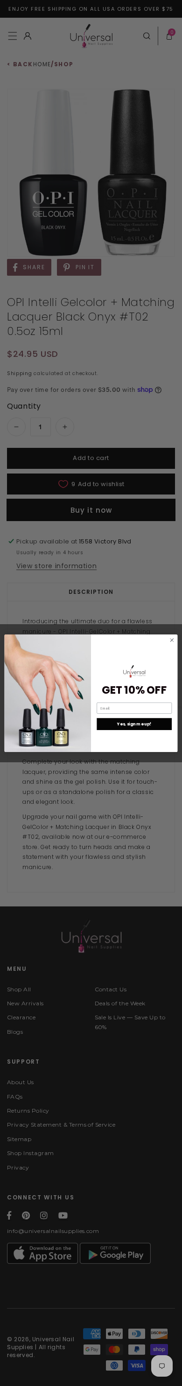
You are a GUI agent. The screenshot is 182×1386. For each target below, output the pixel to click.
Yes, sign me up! (134, 724)
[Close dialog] (172, 640)
